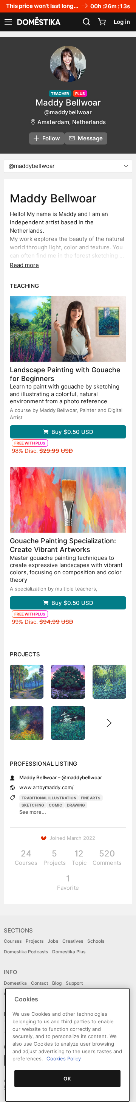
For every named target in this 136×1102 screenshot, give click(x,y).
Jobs (53, 941)
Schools (95, 941)
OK (67, 1079)
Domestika (15, 983)
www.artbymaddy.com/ (46, 787)
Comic (55, 805)
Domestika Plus (68, 951)
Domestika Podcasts (26, 951)
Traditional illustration (49, 798)
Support (74, 983)
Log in (122, 21)
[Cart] (102, 21)
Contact (39, 983)
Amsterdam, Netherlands (71, 122)
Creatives (72, 941)
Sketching (33, 805)
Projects (34, 941)
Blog (57, 983)
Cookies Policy (63, 1058)
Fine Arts (90, 798)
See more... (32, 812)
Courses (13, 941)
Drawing (76, 805)
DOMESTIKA (38, 21)
